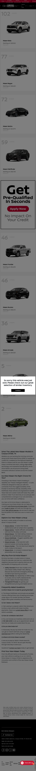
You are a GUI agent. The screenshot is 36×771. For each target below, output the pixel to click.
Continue (18, 390)
